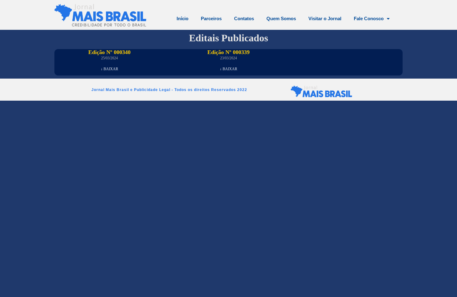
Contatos (244, 18)
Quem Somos (281, 18)
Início (182, 18)
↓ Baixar (109, 69)
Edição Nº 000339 (228, 52)
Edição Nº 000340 (109, 52)
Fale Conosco (369, 18)
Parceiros (211, 18)
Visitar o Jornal (324, 18)
